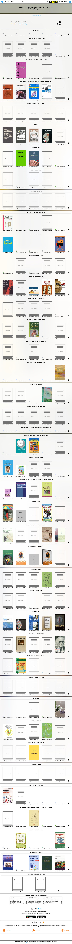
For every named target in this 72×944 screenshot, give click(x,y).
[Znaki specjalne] (60, 24)
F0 (59, 1)
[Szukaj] (60, 22)
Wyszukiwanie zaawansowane (17, 24)
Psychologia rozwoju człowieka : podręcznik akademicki (37, 900)
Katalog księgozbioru (36, 15)
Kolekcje (25, 24)
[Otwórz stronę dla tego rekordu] (8, 34)
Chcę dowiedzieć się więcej (30, 942)
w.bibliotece (35, 925)
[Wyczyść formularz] (57, 24)
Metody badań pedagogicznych (15, 902)
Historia (12, 1)
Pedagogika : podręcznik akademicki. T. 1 (17, 903)
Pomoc (18, 1)
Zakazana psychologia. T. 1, (49, 902)
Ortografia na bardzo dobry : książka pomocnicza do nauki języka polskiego (40, 901)
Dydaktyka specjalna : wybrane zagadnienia (35, 902)
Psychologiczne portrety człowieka (15, 900)
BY (56, 1)
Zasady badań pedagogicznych (15, 901)
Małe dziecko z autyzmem (49, 903)
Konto (23, 1)
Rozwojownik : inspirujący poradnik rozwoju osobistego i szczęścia (38, 903)
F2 (65, 1)
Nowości (7, 1)
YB (53, 1)
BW (51, 1)
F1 (62, 1)
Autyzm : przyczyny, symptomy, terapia (51, 901)
